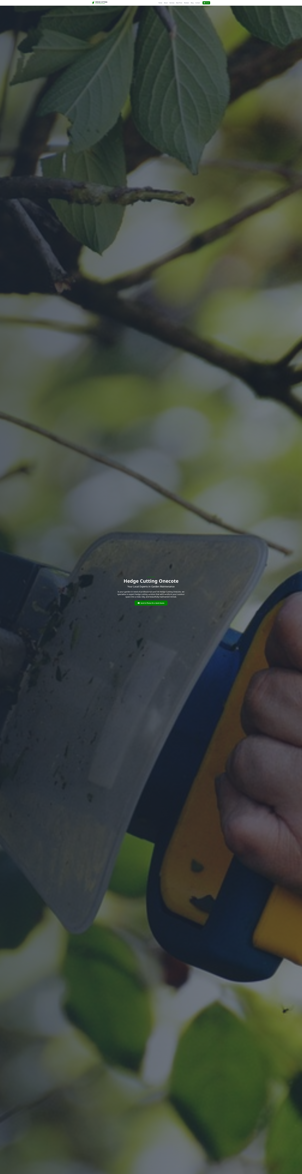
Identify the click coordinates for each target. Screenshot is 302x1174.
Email (207, 3)
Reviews (186, 3)
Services (171, 3)
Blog (192, 3)
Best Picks (179, 3)
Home (160, 3)
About (166, 3)
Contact (197, 3)
